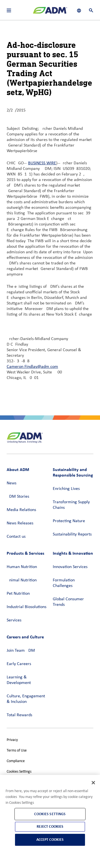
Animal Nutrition (22, 580)
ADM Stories (18, 496)
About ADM (18, 469)
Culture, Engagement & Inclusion (26, 699)
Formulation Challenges (64, 583)
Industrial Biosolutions (26, 607)
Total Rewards (19, 715)
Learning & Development (19, 680)
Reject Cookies (50, 826)
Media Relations (21, 510)
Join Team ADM (21, 650)
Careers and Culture (25, 636)
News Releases (20, 523)
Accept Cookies (50, 839)
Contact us (16, 536)
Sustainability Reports (72, 534)
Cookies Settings (19, 772)
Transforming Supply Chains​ (71, 505)
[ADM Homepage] (50, 12)
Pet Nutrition (18, 593)
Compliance (16, 761)
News (11, 483)
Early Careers (19, 664)
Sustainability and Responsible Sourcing (73, 472)
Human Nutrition (22, 567)
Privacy (12, 740)
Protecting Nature (69, 521)
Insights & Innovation (73, 553)
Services (14, 620)
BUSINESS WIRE (42, 163)
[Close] (93, 783)
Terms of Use (17, 750)
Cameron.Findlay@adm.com (32, 367)
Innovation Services (70, 567)
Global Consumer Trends (68, 602)
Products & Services (25, 553)
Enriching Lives (66, 489)
